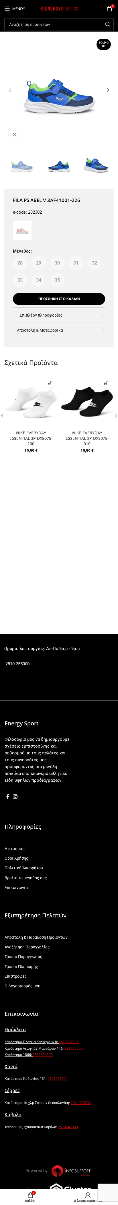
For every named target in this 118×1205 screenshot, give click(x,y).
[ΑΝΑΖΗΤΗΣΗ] (108, 24)
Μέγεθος (22, 251)
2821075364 (58, 1079)
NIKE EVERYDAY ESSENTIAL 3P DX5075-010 (87, 438)
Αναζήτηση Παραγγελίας (27, 947)
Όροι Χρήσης (16, 858)
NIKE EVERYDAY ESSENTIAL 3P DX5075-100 (31, 438)
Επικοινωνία (16, 887)
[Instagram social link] (15, 796)
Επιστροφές (16, 976)
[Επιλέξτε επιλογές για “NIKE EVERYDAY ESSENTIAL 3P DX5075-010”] (106, 383)
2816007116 (69, 1041)
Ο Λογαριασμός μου (22, 986)
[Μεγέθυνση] (14, 134)
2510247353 (68, 1127)
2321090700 (81, 1103)
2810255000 (74, 1048)
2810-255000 (17, 664)
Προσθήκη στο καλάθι (59, 299)
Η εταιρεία (15, 848)
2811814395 (43, 1054)
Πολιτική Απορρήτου (24, 868)
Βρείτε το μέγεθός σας (26, 878)
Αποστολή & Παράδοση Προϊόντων (36, 937)
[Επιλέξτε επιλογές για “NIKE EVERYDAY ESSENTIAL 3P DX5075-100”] (50, 383)
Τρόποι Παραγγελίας (23, 956)
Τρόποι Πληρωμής (21, 966)
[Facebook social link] (8, 796)
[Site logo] (59, 8)
